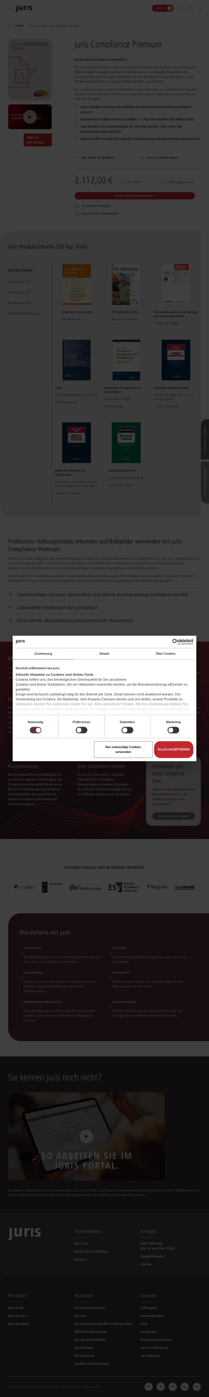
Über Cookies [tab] (166, 653)
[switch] (81, 730)
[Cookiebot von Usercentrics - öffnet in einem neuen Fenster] (175, 642)
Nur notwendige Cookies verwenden (123, 749)
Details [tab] (105, 653)
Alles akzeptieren (174, 749)
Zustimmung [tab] (43, 653)
